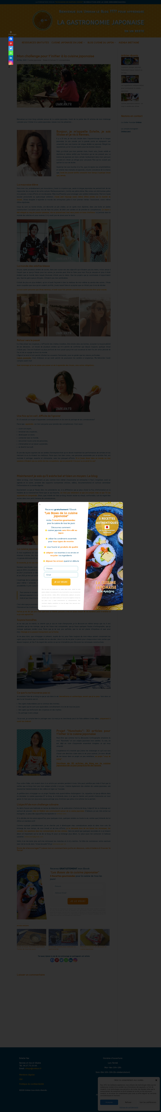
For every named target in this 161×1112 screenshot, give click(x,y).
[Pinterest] (10, 43)
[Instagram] (10, 62)
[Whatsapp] (10, 53)
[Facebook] (10, 39)
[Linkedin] (10, 57)
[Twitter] (10, 48)
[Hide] (9, 67)
